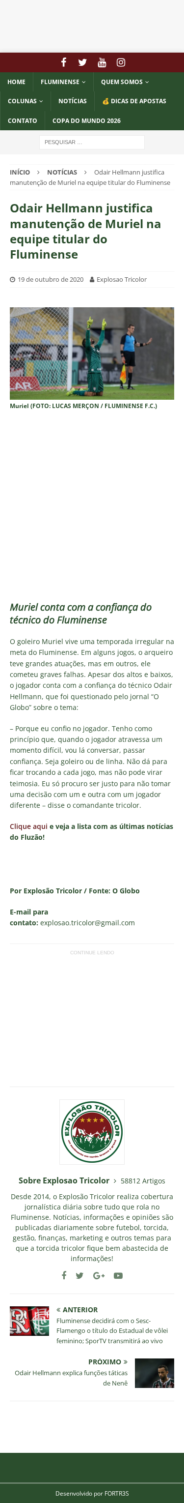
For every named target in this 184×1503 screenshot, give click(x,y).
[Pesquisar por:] (92, 141)
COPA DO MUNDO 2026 (87, 121)
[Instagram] (121, 62)
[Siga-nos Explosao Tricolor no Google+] (95, 1275)
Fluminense (60, 82)
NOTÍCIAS (72, 101)
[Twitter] (82, 62)
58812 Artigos (143, 1180)
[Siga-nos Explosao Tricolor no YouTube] (114, 1275)
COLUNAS (22, 101)
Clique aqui (29, 826)
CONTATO (22, 121)
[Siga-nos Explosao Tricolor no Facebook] (63, 1275)
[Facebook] (63, 62)
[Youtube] (101, 62)
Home (16, 82)
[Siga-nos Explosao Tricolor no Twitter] (76, 1275)
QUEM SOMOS (122, 82)
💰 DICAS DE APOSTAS (134, 101)
